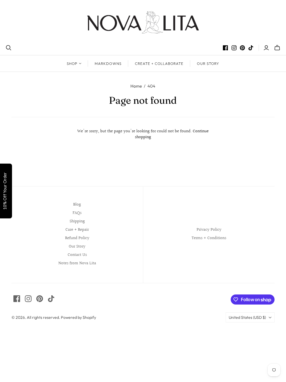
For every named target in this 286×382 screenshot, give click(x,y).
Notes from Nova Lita (77, 263)
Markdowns (108, 63)
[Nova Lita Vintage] (143, 22)
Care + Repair (77, 230)
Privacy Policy (209, 230)
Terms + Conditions (209, 238)
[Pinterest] (242, 47)
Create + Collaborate (159, 63)
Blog (77, 204)
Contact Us (77, 255)
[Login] (266, 48)
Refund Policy (77, 238)
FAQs (77, 213)
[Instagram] (234, 47)
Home (136, 86)
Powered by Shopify (78, 317)
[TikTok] (250, 47)
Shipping (77, 221)
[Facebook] (225, 47)
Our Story (208, 63)
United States (247, 317)
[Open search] (8, 48)
